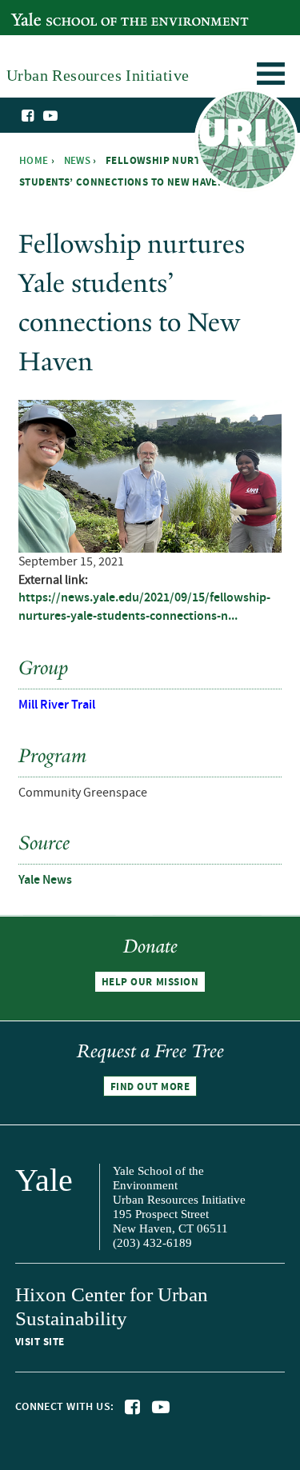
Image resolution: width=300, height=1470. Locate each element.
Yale (44, 1180)
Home (34, 161)
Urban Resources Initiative (246, 142)
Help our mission (150, 982)
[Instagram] (66, 116)
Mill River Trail (56, 705)
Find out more (150, 1087)
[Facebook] (29, 116)
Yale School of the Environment (93, 11)
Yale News (45, 880)
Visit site (40, 1342)
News (77, 161)
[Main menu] (271, 76)
